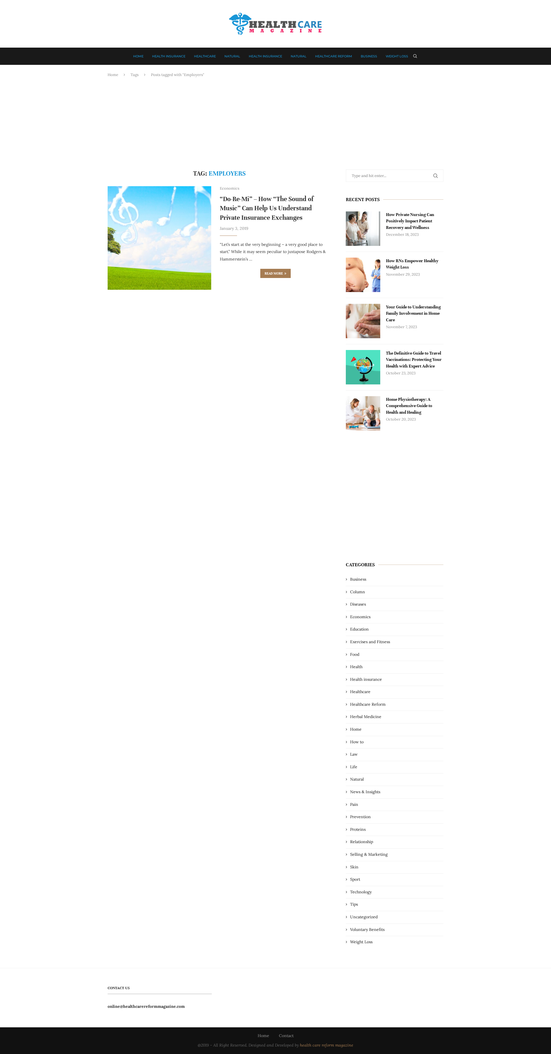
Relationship (361, 841)
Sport (355, 879)
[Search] (415, 56)
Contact (286, 1035)
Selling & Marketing (369, 854)
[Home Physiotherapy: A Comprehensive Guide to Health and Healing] (363, 413)
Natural (232, 56)
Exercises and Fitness (370, 641)
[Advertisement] (275, 123)
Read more (274, 273)
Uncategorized (364, 916)
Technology (361, 891)
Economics (360, 616)
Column (357, 591)
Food (354, 654)
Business (369, 56)
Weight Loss (397, 56)
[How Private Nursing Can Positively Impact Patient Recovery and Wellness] (363, 228)
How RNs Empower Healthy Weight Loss (412, 264)
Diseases (358, 604)
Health (356, 666)
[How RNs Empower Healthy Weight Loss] (363, 275)
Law (354, 754)
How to (357, 741)
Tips (354, 904)
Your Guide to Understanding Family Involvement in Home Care (413, 313)
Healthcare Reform (333, 56)
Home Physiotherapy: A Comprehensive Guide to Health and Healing (409, 406)
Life (353, 766)
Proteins (358, 829)
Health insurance (168, 56)
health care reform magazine (326, 1045)
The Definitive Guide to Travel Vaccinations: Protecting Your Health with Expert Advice (414, 360)
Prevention (360, 816)
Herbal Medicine (365, 716)
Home (138, 56)
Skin (354, 867)
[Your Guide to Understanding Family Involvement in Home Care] (363, 321)
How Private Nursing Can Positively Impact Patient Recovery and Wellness (410, 221)
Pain (354, 804)
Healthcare (205, 56)
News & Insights (365, 791)
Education (359, 629)
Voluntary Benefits (367, 929)
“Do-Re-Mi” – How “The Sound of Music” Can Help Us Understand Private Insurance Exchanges (266, 208)
